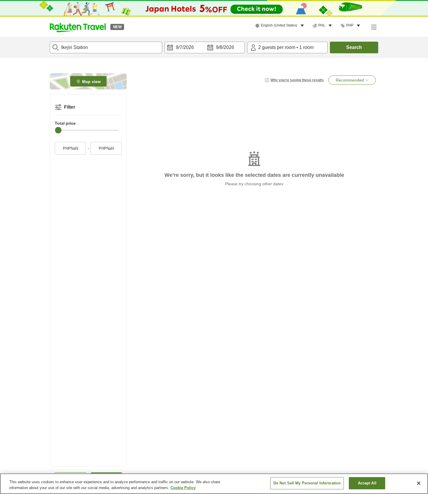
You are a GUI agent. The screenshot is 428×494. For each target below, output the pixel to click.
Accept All (367, 483)
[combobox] (106, 47)
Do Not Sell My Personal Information (307, 483)
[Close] (418, 483)
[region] (214, 483)
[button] (78, 26)
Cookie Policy (183, 488)
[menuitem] (280, 25)
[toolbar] (205, 47)
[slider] (58, 130)
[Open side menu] (373, 26)
